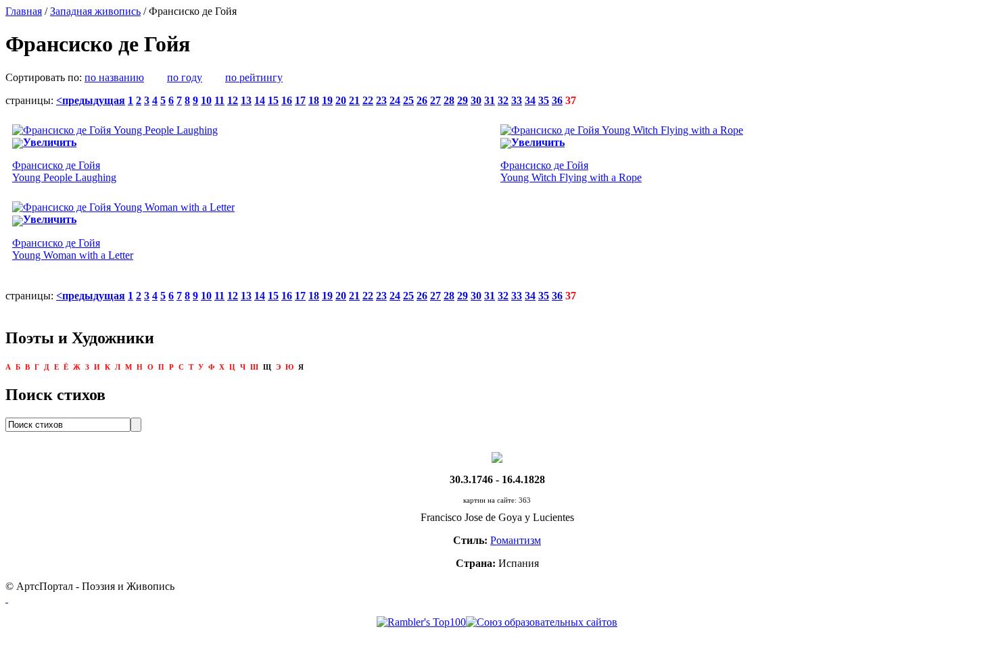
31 (489, 100)
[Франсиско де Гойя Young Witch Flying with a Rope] (621, 130)
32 (503, 100)
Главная (23, 11)
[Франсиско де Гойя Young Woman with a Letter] (123, 207)
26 (422, 100)
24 (394, 100)
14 (259, 100)
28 (449, 100)
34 (530, 100)
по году (184, 77)
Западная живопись (95, 11)
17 (300, 100)
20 (340, 100)
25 (408, 100)
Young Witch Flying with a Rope (571, 171)
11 (219, 100)
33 (516, 100)
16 (286, 100)
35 (543, 100)
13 (246, 100)
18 (313, 100)
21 (354, 100)
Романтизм (515, 540)
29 (462, 100)
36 (557, 100)
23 (381, 100)
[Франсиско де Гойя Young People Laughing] (115, 130)
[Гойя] (497, 456)
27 (435, 100)
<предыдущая (90, 100)
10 (206, 100)
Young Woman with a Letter (72, 249)
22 (367, 100)
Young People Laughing (64, 171)
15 (273, 100)
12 (232, 100)
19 (327, 100)
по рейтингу (254, 77)
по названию (114, 77)
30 (476, 100)
